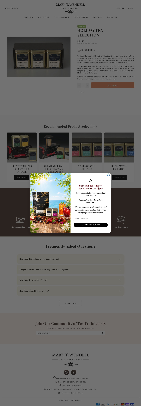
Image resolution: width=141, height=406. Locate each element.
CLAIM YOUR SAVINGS (90, 225)
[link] (90, 180)
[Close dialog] (108, 175)
